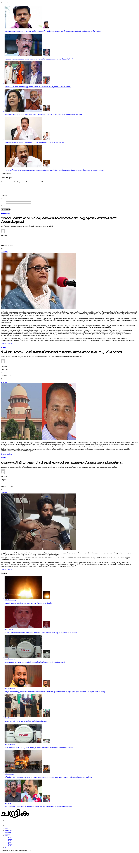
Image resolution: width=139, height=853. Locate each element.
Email (3, 202)
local (9, 845)
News (6, 835)
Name (3, 199)
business (10, 837)
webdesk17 (4, 252)
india (9, 842)
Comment (4, 195)
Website (3, 206)
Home (6, 828)
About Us (7, 834)
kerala (10, 844)
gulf (9, 840)
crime (10, 839)
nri (5, 847)
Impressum (8, 832)
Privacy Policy (9, 830)
